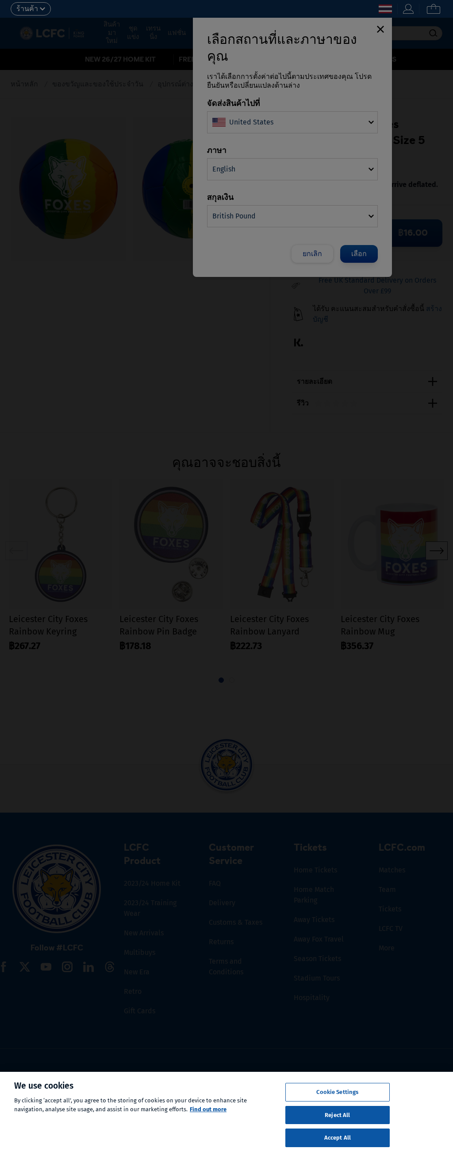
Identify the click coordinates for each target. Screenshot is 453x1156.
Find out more (208, 1109)
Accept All (337, 1137)
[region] (226, 1114)
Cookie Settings (337, 1092)
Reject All (337, 1115)
